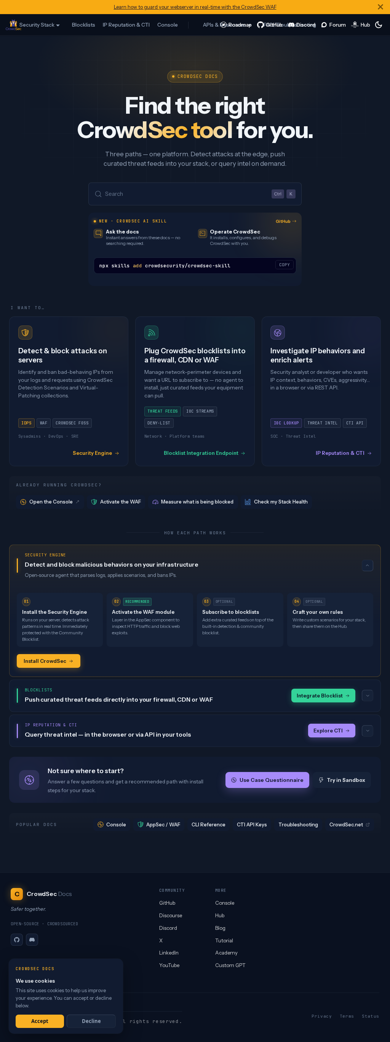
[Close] (380, 7)
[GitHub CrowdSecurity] (269, 25)
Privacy (322, 1016)
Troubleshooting (298, 824)
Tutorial (224, 940)
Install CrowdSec (45, 661)
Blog (220, 928)
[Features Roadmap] (236, 25)
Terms (347, 1016)
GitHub (283, 221)
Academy (226, 953)
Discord (168, 928)
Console (167, 25)
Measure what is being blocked (197, 502)
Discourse (170, 915)
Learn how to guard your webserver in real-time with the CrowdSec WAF (195, 7)
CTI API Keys (252, 824)
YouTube (169, 965)
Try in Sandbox (346, 780)
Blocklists (83, 25)
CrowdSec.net (346, 824)
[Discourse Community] (333, 25)
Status (370, 1016)
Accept (39, 1021)
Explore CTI (328, 730)
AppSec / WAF (163, 824)
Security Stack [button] (36, 25)
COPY (284, 264)
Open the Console (51, 502)
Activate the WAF (120, 502)
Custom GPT (230, 965)
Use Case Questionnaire (271, 780)
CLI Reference (208, 824)
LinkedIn (169, 953)
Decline (91, 1021)
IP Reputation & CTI (126, 25)
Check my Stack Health (281, 502)
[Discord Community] (301, 25)
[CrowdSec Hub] (360, 25)
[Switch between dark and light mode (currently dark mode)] (378, 24)
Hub (219, 915)
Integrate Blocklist (320, 696)
